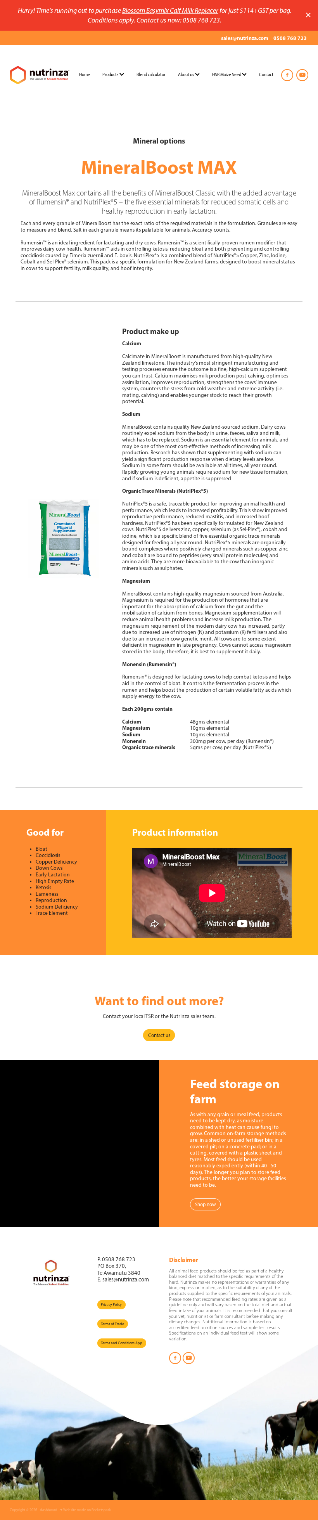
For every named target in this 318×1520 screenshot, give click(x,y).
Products (110, 74)
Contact (266, 74)
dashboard (48, 1510)
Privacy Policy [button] (111, 1304)
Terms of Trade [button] (112, 1324)
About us (186, 74)
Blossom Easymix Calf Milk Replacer (170, 10)
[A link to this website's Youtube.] (302, 75)
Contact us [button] (159, 1035)
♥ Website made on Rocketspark (85, 1510)
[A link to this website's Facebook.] (287, 75)
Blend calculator (151, 74)
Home (84, 74)
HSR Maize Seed (227, 74)
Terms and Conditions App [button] (121, 1343)
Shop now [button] (205, 1204)
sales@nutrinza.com (244, 38)
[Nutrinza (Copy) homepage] (39, 75)
